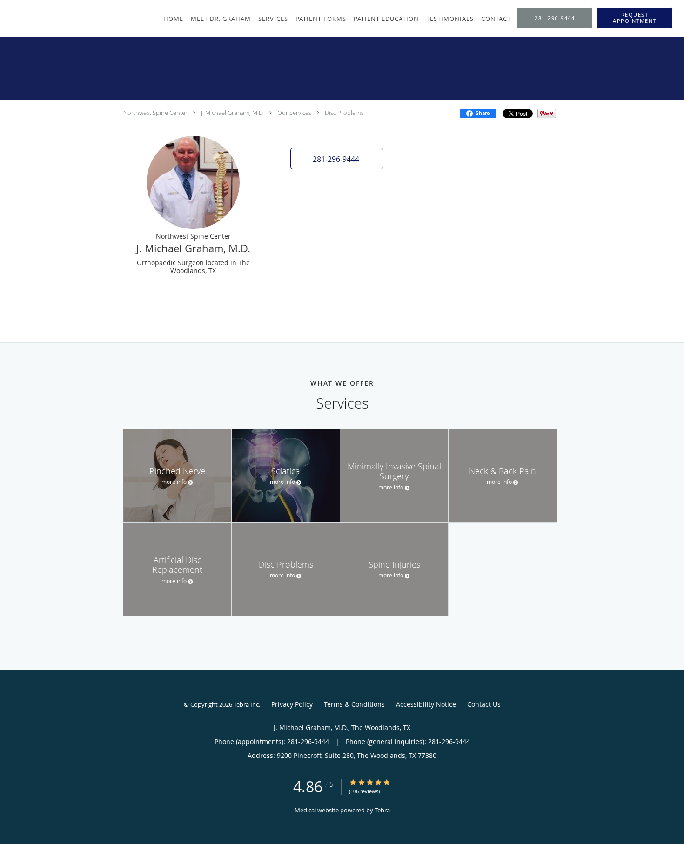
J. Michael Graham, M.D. (232, 112)
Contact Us (484, 704)
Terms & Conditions (354, 704)
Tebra (382, 810)
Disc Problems (344, 112)
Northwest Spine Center (155, 112)
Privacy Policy (292, 704)
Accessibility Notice (426, 704)
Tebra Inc (246, 704)
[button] (635, 18)
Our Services (294, 112)
